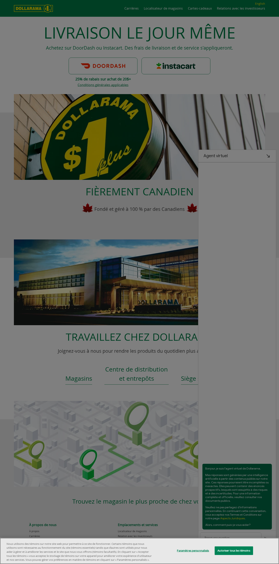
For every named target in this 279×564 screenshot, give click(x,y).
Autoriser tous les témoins (234, 550)
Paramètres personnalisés (193, 550)
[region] (139, 551)
